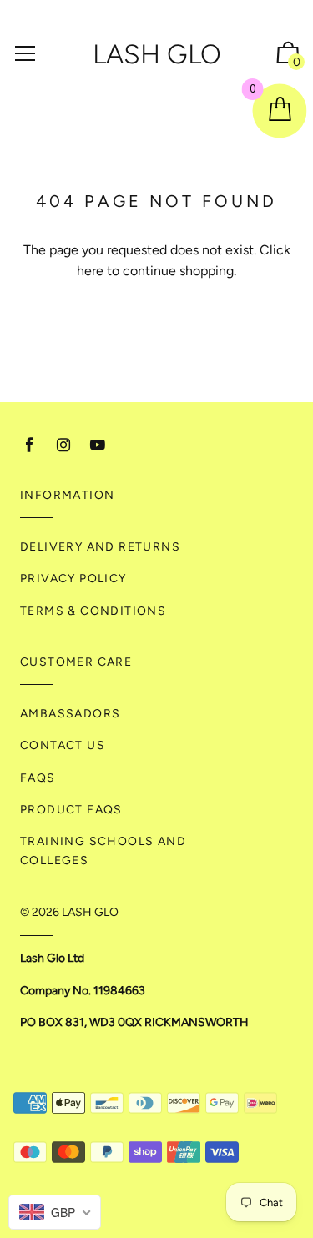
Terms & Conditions (93, 611)
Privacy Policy (73, 578)
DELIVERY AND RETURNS (100, 547)
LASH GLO (157, 54)
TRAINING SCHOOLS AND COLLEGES (103, 850)
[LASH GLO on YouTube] (97, 445)
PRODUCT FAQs (71, 810)
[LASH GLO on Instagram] (63, 445)
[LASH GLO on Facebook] (29, 445)
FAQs (38, 778)
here (90, 271)
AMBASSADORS (70, 714)
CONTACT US (62, 745)
